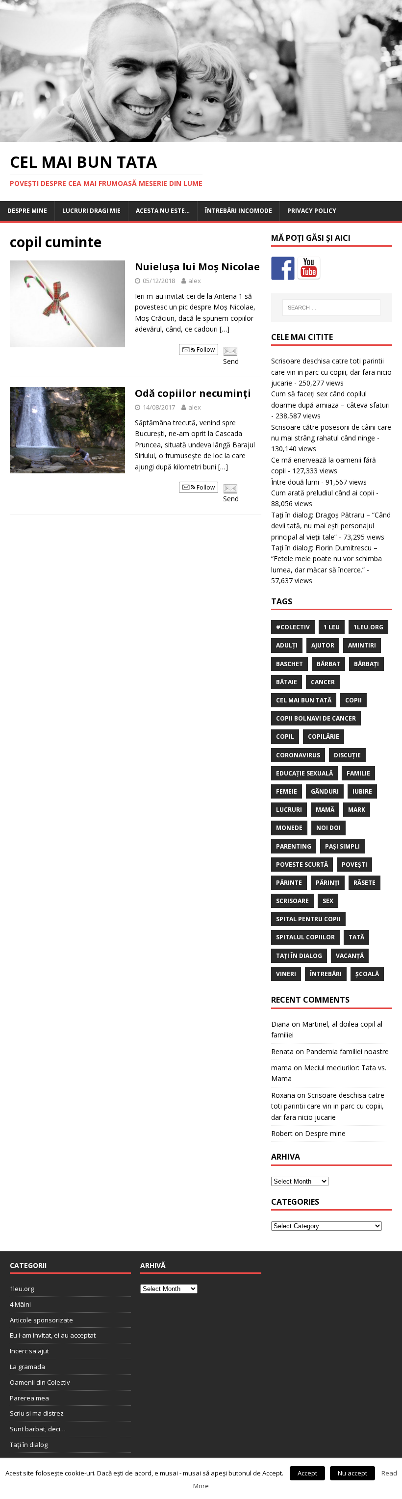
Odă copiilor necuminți (193, 393)
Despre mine (27, 211)
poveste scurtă (302, 864)
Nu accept (352, 1473)
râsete (364, 883)
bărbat (328, 664)
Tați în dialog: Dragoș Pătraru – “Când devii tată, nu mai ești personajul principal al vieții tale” (331, 526)
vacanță (350, 956)
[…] (224, 329)
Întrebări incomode (238, 211)
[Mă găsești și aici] (283, 268)
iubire (362, 791)
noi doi (328, 828)
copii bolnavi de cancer (316, 718)
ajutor (322, 645)
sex (328, 901)
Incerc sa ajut (29, 1350)
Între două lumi (295, 482)
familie (358, 773)
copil (285, 736)
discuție (347, 755)
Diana (280, 1024)
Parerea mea (29, 1398)
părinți (328, 883)
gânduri (325, 791)
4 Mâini (20, 1304)
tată (356, 937)
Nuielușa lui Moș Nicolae (197, 266)
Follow (205, 349)
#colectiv (293, 627)
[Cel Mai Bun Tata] (201, 136)
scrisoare (292, 901)
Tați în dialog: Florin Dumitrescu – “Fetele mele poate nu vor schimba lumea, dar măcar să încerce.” (326, 558)
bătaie (286, 682)
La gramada (27, 1366)
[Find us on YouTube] (309, 268)
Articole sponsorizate (41, 1320)
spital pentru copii (308, 919)
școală (367, 974)
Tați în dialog (29, 1444)
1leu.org (368, 627)
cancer (323, 682)
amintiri (362, 645)
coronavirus (298, 755)
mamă (325, 809)
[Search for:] (331, 307)
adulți (287, 645)
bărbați (366, 664)
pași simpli (342, 846)
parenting (293, 846)
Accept (307, 1473)
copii (353, 700)
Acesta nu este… (163, 211)
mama (281, 1067)
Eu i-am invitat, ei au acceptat (53, 1335)
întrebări (326, 974)
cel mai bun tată (303, 700)
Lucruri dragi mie (91, 211)
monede (289, 828)
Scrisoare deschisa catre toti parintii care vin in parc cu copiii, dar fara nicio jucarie (331, 372)
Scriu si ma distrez (37, 1413)
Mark (356, 809)
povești (354, 864)
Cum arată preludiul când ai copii (322, 492)
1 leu (332, 627)
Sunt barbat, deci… (38, 1428)
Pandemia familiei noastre (347, 1051)
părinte (289, 883)
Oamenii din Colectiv (40, 1382)
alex (194, 280)
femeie (286, 791)
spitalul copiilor (305, 937)
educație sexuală (304, 773)
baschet (289, 664)
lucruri (289, 809)
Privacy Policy (311, 211)
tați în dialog (299, 956)
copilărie (323, 736)
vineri (286, 974)
